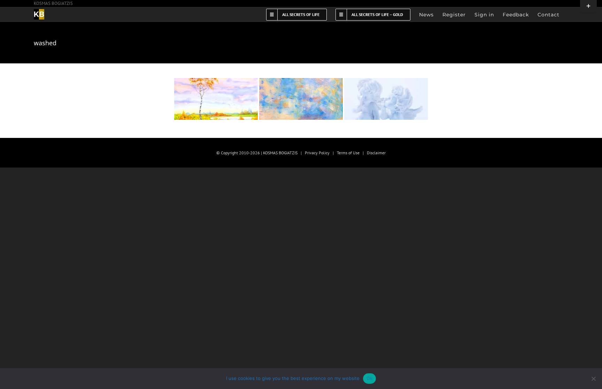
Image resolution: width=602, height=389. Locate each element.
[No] (593, 378)
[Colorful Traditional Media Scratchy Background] (216, 99)
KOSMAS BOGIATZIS (53, 3)
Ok (369, 378)
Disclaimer (376, 152)
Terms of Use (348, 152)
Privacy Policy (317, 152)
